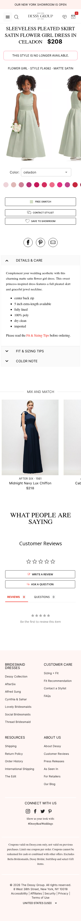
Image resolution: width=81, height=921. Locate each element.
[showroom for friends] (64, 16)
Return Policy (14, 753)
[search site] (16, 17)
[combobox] (43, 172)
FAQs (47, 696)
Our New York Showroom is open (40, 4)
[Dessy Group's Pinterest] (51, 811)
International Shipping (19, 769)
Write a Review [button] (42, 574)
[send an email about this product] (53, 242)
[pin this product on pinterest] (40, 242)
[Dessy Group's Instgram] (29, 811)
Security (50, 893)
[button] (26, 118)
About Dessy (52, 746)
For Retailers (52, 776)
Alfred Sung (13, 691)
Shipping (10, 746)
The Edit (10, 776)
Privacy (63, 893)
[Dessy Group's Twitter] (44, 811)
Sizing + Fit (51, 673)
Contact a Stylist (55, 688)
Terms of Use (40, 897)
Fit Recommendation (58, 680)
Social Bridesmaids (18, 714)
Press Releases (54, 761)
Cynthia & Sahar (16, 699)
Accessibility (19, 893)
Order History (14, 761)
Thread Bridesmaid (18, 721)
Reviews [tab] (13, 597)
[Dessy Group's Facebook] (36, 811)
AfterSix (10, 684)
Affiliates (36, 893)
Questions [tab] (42, 597)
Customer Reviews (56, 753)
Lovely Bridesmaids (18, 706)
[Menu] (7, 17)
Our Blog (49, 784)
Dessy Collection (16, 676)
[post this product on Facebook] (28, 242)
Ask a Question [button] (42, 584)
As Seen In (51, 769)
